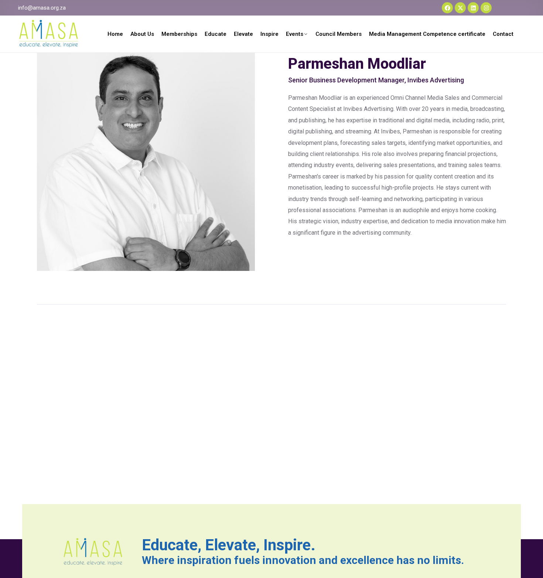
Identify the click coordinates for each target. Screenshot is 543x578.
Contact (503, 34)
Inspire (269, 34)
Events (294, 34)
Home (115, 34)
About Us (142, 34)
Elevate (243, 34)
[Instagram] (486, 7)
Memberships (179, 34)
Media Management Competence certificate (427, 34)
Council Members (338, 34)
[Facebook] (447, 7)
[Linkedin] (473, 7)
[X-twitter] (460, 7)
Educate (215, 34)
